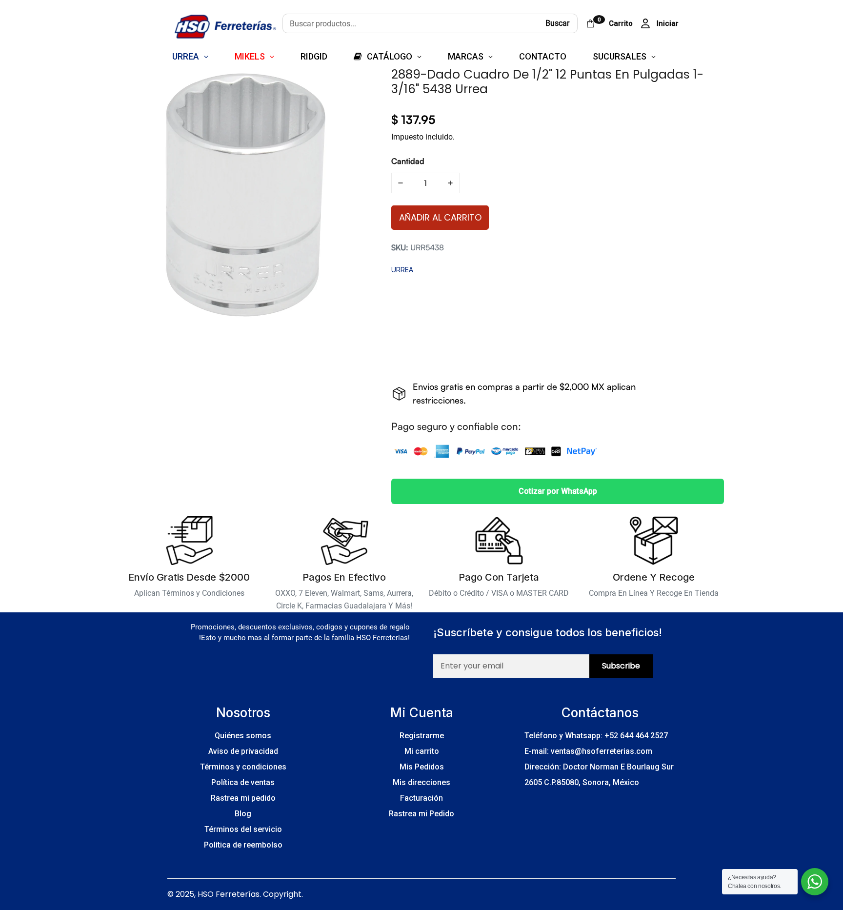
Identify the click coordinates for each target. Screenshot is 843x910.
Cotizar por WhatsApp (558, 491)
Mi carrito (421, 751)
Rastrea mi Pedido (421, 813)
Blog (243, 813)
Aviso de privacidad (243, 751)
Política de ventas (243, 782)
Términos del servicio (243, 829)
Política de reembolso (243, 844)
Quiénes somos (243, 735)
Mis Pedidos (422, 766)
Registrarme (422, 735)
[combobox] (410, 23)
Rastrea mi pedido (243, 798)
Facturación (421, 798)
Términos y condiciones (243, 766)
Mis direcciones (421, 782)
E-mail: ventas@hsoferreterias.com (588, 751)
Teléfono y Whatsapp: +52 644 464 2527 (596, 735)
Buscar (557, 23)
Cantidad (407, 161)
